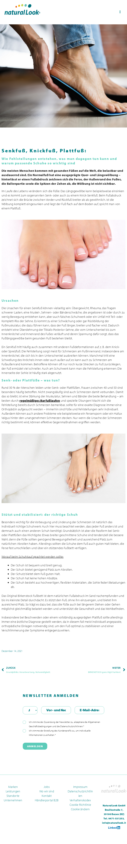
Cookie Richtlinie (80, 805)
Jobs (47, 787)
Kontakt (47, 796)
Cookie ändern (80, 809)
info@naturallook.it (114, 822)
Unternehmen (13, 800)
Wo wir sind (46, 791)
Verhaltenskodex (80, 800)
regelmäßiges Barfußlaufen (40, 400)
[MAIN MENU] (120, 12)
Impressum (80, 787)
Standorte (13, 796)
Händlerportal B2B (47, 800)
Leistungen (13, 791)
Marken (13, 787)
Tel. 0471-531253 (113, 818)
